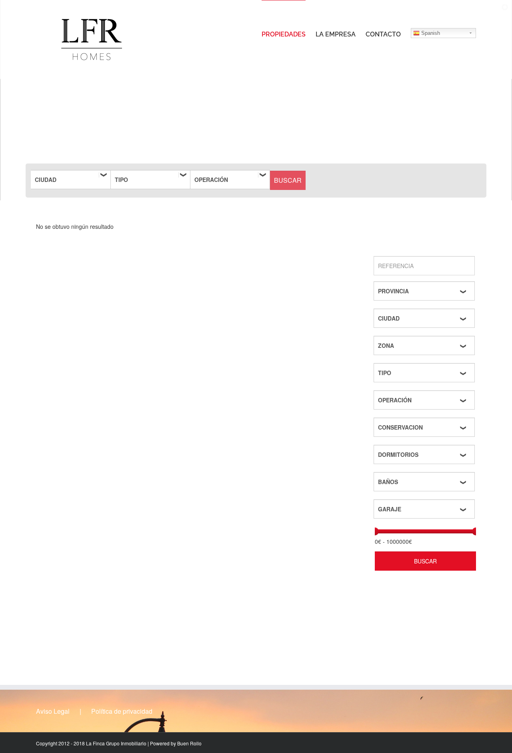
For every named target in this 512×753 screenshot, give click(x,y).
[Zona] (425, 345)
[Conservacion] (425, 427)
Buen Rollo (189, 743)
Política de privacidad (121, 711)
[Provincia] (425, 291)
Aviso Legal (53, 711)
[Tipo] (150, 179)
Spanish (430, 33)
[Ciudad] (71, 179)
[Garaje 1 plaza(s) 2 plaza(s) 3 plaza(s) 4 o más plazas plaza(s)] (425, 509)
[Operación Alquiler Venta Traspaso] (230, 179)
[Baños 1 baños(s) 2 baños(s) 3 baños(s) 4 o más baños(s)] (425, 481)
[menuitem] (289, 34)
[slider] (375, 531)
